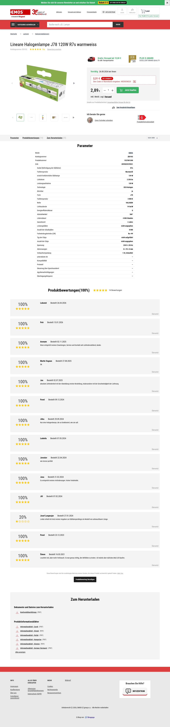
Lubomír (53, 303)
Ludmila (53, 438)
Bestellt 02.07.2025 (55, 380)
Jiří (51, 496)
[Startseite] (29, 13)
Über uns (13, 693)
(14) (33, 138)
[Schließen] (167, 2)
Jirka (52, 419)
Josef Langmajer (56, 516)
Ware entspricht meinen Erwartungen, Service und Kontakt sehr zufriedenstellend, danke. (70, 345)
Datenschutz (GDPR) (35, 694)
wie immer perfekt (46, 461)
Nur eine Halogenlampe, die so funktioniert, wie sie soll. (59, 422)
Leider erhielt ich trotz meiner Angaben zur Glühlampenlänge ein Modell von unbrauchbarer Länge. (74, 519)
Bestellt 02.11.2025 (58, 342)
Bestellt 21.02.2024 (56, 477)
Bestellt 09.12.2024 (56, 399)
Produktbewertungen (63, 290)
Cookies (50, 686)
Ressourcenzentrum (54, 693)
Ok (41, 364)
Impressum (14, 686)
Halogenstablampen (42, 34)
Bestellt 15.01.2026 (55, 322)
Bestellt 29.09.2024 (56, 419)
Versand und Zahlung (74, 12)
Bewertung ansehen (54, 49)
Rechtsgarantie (52, 690)
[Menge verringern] (105, 90)
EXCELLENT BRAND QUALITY (150, 60)
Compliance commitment (14, 697)
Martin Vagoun (55, 361)
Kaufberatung (15, 690)
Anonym (53, 342)
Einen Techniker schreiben (104, 120)
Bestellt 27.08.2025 (63, 361)
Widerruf (68, 680)
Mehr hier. (120, 573)
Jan (51, 380)
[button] (25, 24)
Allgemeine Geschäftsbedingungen (36, 690)
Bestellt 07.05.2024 (58, 438)
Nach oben (151, 138)
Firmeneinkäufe (92, 12)
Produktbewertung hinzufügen (85, 579)
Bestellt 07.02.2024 (54, 496)
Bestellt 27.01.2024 (65, 516)
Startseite (13, 34)
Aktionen (59, 12)
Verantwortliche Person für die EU (118, 102)
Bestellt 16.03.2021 (57, 554)
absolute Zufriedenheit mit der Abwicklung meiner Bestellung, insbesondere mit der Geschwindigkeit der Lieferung (79, 384)
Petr (51, 322)
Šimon (52, 554)
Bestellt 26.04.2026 (58, 303)
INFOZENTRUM (110, 12)
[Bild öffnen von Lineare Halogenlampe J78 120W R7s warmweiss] (20, 117)
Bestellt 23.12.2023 (56, 535)
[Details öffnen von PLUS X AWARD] (133, 59)
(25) (56, 138)
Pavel (52, 399)
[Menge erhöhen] (112, 90)
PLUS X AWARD (146, 58)
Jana (52, 477)
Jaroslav (53, 458)
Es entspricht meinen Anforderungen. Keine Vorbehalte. (59, 480)
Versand (108, 96)
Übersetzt (155, 314)
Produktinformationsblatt (145, 122)
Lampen (26, 34)
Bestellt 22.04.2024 (58, 458)
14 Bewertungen (115, 290)
